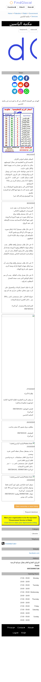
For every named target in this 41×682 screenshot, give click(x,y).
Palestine (17, 13)
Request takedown (31, 512)
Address (33, 29)
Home (30, 7)
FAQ (23, 633)
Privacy (10, 628)
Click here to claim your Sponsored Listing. (20, 523)
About (30, 628)
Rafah (25, 13)
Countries (11, 7)
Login (15, 633)
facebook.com (34, 553)
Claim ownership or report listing (27, 506)
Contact (20, 628)
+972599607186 (11, 544)
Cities (21, 7)
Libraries (35, 533)
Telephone (23, 29)
